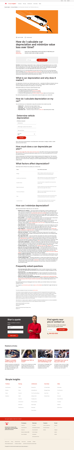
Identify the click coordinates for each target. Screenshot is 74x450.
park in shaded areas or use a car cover (37, 222)
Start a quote (13, 335)
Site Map (34, 441)
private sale (36, 259)
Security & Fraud (17, 441)
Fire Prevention (60, 390)
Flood (58, 393)
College (19, 387)
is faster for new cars (41, 245)
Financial (20, 393)
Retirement (20, 404)
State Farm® (18, 53)
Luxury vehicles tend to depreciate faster (48, 276)
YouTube (55, 434)
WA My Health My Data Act (9, 443)
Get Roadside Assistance (36, 427)
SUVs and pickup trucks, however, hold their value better (29, 278)
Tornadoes (59, 401)
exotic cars (41, 109)
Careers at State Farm (46, 425)
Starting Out (33, 387)
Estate (19, 390)
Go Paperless (34, 434)
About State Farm (24, 427)
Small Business (21, 407)
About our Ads (7, 441)
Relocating (33, 407)
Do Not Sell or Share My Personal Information (29, 443)
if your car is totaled (36, 90)
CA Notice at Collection (18, 443)
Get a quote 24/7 (42, 60)
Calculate (21, 137)
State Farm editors (35, 290)
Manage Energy (47, 390)
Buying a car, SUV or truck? (27, 361)
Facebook (55, 425)
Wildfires (58, 404)
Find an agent (62, 329)
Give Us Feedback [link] (24, 434)
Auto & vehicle (7, 387)
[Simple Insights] (12, 4)
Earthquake (59, 387)
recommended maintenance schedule (38, 212)
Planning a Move (34, 401)
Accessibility (29, 441)
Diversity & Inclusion (46, 427)
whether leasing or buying (38, 93)
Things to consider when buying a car (10, 361)
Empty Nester (33, 410)
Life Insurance (20, 401)
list (38, 240)
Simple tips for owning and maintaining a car (44, 361)
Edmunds (31, 238)
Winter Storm (59, 407)
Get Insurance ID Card (35, 436)
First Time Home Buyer (35, 393)
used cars (49, 245)
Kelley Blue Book (23, 238)
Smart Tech (46, 393)
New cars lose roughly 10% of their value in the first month (27, 151)
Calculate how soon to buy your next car (61, 361)
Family (6, 393)
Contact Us (23, 425)
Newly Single (33, 404)
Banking (6, 390)
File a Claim (34, 425)
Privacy (12, 441)
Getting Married (34, 390)
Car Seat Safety (47, 387)
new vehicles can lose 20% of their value (33, 71)
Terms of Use (24, 441)
